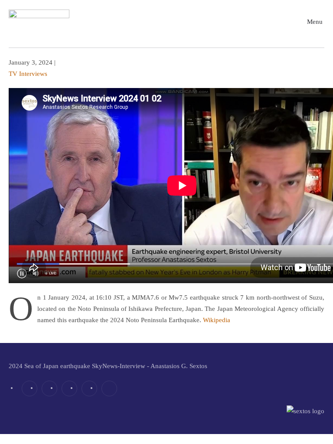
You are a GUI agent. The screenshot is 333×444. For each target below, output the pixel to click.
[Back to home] (39, 21)
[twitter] (49, 388)
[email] (109, 388)
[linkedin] (69, 388)
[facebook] (29, 388)
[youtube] (89, 388)
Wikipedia (216, 320)
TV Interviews (28, 73)
